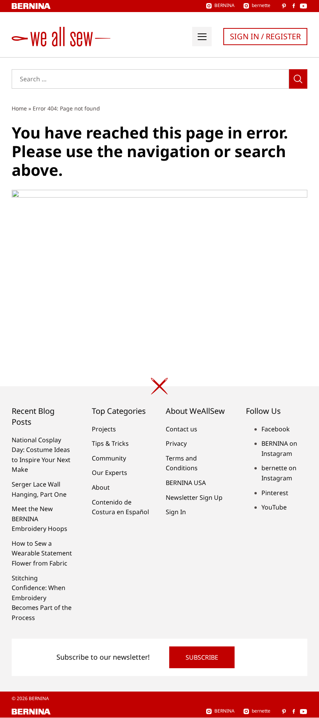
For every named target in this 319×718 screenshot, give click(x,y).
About (101, 487)
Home (19, 108)
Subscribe (202, 657)
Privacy (176, 443)
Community (109, 458)
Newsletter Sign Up (194, 497)
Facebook (275, 429)
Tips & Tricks (110, 443)
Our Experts (109, 472)
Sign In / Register (265, 36)
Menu (202, 36)
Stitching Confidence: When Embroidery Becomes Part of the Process (42, 598)
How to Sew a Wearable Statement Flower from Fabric (42, 553)
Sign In (176, 512)
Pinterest (274, 493)
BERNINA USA (186, 482)
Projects (104, 429)
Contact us (181, 429)
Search (298, 79)
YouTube (274, 507)
